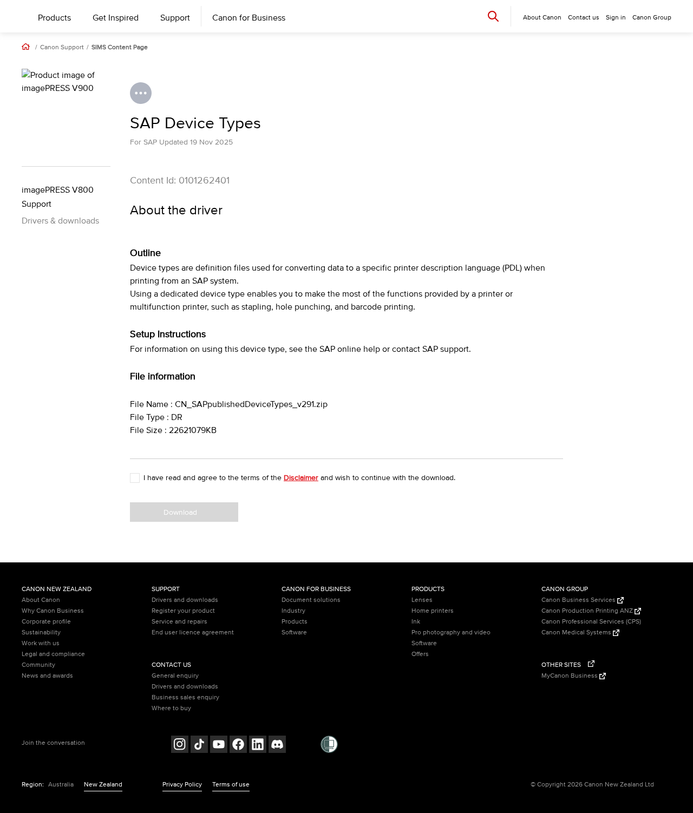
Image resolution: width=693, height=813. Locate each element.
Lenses (422, 600)
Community (38, 665)
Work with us (41, 643)
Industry (293, 611)
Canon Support (62, 47)
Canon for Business (248, 17)
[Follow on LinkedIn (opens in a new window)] (257, 746)
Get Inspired (116, 17)
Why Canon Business (53, 611)
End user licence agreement (193, 632)
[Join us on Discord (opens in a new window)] (277, 746)
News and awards (47, 676)
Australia (61, 785)
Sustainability (41, 632)
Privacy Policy (182, 785)
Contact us (583, 18)
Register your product (183, 611)
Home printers (432, 611)
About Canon (41, 600)
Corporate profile (46, 622)
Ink (415, 622)
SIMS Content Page (119, 47)
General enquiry (175, 676)
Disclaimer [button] (301, 477)
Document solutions (311, 600)
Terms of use (231, 785)
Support (175, 17)
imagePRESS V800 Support (58, 197)
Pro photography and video (451, 632)
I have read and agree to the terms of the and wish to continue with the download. (299, 477)
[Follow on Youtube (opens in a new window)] (218, 746)
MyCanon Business (570, 676)
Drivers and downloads (185, 600)
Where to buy (171, 708)
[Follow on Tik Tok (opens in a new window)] (199, 746)
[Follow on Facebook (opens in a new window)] (238, 746)
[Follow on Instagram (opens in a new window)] (179, 746)
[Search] (493, 16)
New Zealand (103, 785)
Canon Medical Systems (577, 632)
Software (294, 632)
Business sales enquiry (185, 697)
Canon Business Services (579, 600)
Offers (420, 654)
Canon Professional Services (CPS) (591, 622)
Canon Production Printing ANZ (588, 611)
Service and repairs (179, 622)
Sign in (616, 18)
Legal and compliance (53, 654)
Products (54, 17)
